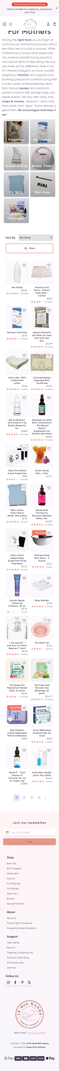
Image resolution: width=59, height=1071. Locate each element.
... (45, 797)
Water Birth (13, 873)
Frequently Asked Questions (21, 928)
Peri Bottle (17, 287)
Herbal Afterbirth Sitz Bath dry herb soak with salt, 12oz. (42, 336)
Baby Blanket (42, 600)
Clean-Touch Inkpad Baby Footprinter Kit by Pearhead (17, 559)
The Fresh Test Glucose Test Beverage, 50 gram (42, 689)
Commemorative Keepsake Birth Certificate (42, 380)
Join (29, 842)
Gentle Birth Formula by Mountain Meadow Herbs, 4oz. (42, 514)
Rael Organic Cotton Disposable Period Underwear (17, 733)
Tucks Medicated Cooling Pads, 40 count (42, 733)
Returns (11, 947)
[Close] (56, 8)
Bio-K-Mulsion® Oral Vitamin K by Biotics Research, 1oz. (17, 424)
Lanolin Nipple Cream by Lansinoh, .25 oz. (17, 603)
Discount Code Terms (18, 957)
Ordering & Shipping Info (20, 952)
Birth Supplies (14, 868)
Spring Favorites (15, 903)
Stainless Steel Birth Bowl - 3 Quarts (42, 558)
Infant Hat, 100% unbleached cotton (17, 380)
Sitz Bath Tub (42, 642)
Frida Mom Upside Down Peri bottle (41, 774)
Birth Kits (11, 863)
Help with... (13, 893)
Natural (11, 878)
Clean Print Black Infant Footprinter (17, 472)
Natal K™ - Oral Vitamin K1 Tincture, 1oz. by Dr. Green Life (17, 776)
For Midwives (13, 883)
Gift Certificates (15, 962)
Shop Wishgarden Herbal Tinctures (29, 4)
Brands (10, 898)
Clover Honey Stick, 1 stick (42, 472)
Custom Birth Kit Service (19, 923)
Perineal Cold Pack (17, 332)
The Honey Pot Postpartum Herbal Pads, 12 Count (17, 688)
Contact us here (36, 1032)
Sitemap (11, 967)
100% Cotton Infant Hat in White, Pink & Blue (17, 513)
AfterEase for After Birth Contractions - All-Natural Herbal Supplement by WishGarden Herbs (42, 427)
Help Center (13, 942)
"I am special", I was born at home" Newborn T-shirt (17, 645)
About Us (12, 918)
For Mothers (13, 888)
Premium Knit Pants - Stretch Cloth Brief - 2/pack (42, 291)
